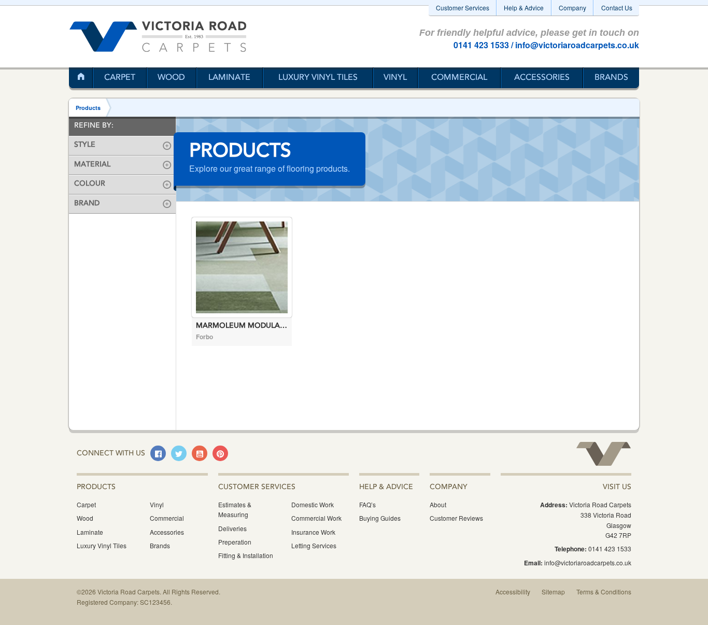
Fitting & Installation (245, 555)
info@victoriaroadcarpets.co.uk (577, 45)
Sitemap (553, 591)
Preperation (234, 541)
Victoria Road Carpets (158, 36)
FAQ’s (367, 504)
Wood (171, 78)
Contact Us (616, 7)
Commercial (459, 78)
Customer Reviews (456, 517)
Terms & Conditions (603, 591)
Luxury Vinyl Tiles (318, 78)
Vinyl (395, 78)
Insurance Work (313, 531)
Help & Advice (524, 7)
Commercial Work (316, 517)
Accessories (542, 78)
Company (572, 7)
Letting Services (313, 545)
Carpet (119, 78)
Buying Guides (380, 517)
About (438, 504)
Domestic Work (312, 504)
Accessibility (512, 591)
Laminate (229, 78)
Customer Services (462, 7)
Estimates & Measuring (234, 509)
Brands (611, 78)
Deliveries (232, 528)
